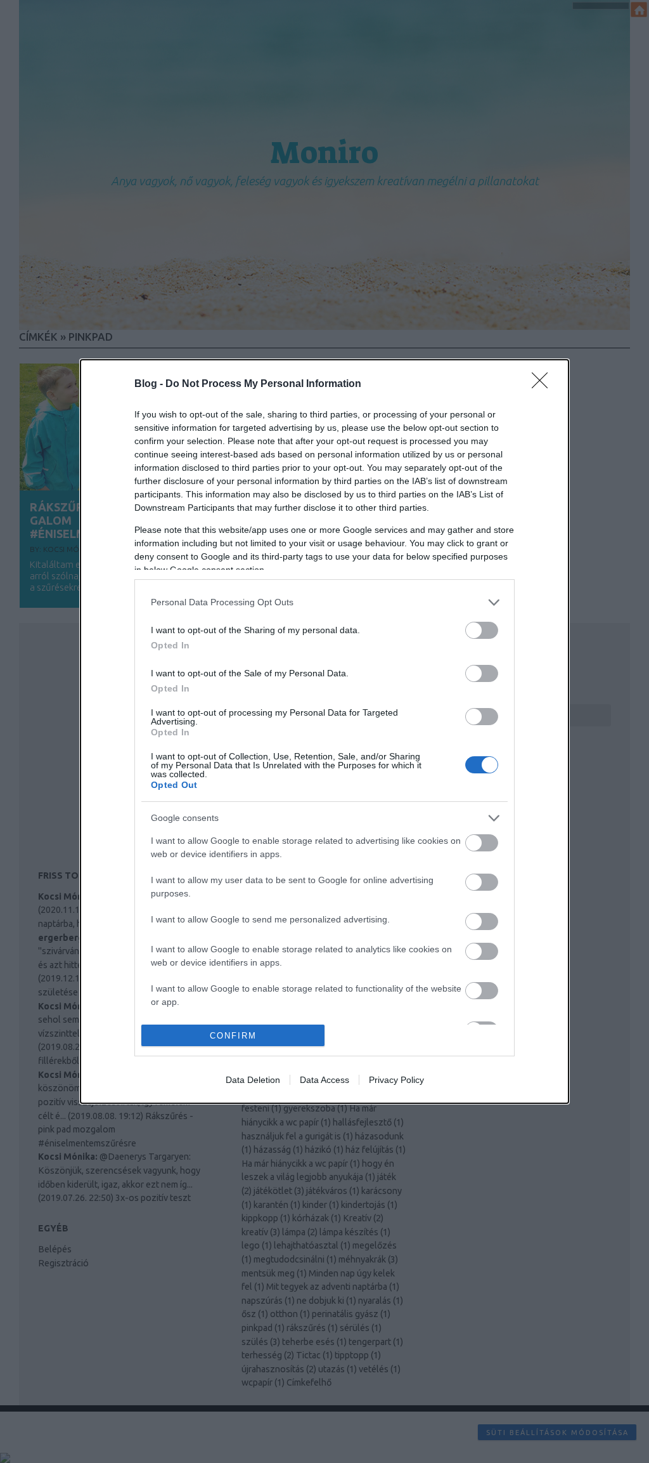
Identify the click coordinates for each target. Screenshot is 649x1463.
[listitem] (324, 602)
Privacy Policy (396, 1080)
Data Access (324, 1080)
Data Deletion (253, 1080)
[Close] (544, 384)
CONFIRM (233, 1035)
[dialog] (324, 732)
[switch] (481, 630)
